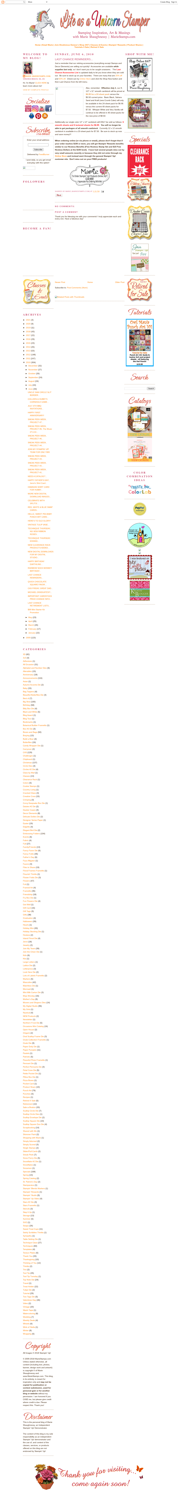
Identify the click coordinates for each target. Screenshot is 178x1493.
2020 (28, 324)
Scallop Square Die (31, 1121)
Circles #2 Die (29, 769)
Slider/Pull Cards (30, 1151)
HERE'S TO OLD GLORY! (39, 521)
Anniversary (28, 674)
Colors (26, 783)
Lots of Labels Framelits (33, 975)
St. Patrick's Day (30, 1182)
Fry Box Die (28, 898)
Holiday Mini (28, 928)
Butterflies (27, 742)
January (32, 633)
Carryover (27, 749)
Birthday (26, 705)
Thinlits (26, 1266)
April (30, 621)
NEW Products (29, 1016)
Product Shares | (135, 45)
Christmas (27, 762)
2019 (28, 328)
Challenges (28, 756)
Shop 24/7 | (85, 45)
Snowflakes (28, 1165)
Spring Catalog (29, 1178)
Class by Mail (29, 773)
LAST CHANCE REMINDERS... (74, 59)
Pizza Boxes (28, 1080)
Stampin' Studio (30, 1195)
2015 (28, 343)
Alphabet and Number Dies (35, 668)
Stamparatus (28, 1185)
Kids (25, 955)
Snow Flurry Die (30, 1158)
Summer (26, 1219)
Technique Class (30, 1243)
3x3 (24, 658)
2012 (28, 354)
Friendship (27, 894)
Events (26, 837)
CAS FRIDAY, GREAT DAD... (40, 588)
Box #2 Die (28, 729)
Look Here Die (29, 972)
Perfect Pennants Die (32, 1067)
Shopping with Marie (32, 1138)
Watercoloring (29, 1313)
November (33, 369)
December (33, 366)
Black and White (30, 712)
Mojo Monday (29, 996)
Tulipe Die (27, 1290)
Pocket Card (28, 1084)
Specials (26, 1172)
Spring (26, 1175)
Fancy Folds (28, 854)
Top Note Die (28, 1280)
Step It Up (27, 1212)
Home (90, 282)
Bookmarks (28, 722)
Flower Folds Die (30, 877)
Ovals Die (27, 1043)
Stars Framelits (29, 1205)
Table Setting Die (30, 1239)
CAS (25, 752)
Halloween (27, 921)
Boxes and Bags (30, 732)
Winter (26, 1330)
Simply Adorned (30, 1141)
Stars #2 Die (28, 1202)
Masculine (27, 982)
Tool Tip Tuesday (30, 1276)
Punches (27, 1094)
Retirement (28, 1104)
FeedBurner (44, 154)
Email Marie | (48, 45)
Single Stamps (29, 1148)
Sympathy (27, 1236)
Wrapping (27, 1334)
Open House (28, 1029)
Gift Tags (27, 911)
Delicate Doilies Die (31, 816)
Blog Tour (27, 719)
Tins (25, 1269)
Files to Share (29, 867)
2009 (28, 638)
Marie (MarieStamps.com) (38, 76)
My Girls (26, 1009)
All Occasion (28, 664)
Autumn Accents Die (32, 685)
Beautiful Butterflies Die (33, 695)
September (33, 377)
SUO (25, 1222)
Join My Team (29, 948)
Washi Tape (28, 1310)
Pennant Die (28, 1063)
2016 (28, 339)
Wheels (26, 1324)
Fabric (26, 840)
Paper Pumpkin (29, 1050)
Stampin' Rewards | (118, 45)
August (31, 381)
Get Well (26, 904)
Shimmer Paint (29, 1134)
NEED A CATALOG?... (37, 476)
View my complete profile (36, 90)
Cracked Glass (29, 793)
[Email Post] (102, 191)
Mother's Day (29, 999)
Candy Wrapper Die (31, 745)
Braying (26, 735)
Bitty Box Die (28, 708)
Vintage (26, 1307)
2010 (28, 362)
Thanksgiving (29, 1259)
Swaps (26, 1226)
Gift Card (27, 908)
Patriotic (26, 1057)
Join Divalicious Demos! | (67, 45)
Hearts (26, 925)
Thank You (27, 1256)
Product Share (29, 1087)
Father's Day (28, 857)
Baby (25, 688)
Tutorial (26, 1293)
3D (24, 654)
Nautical (26, 1013)
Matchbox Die (29, 986)
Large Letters (29, 962)
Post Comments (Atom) (77, 288)
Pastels (26, 1053)
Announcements (30, 678)
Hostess (26, 935)
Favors (26, 864)
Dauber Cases (29, 810)
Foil (24, 884)
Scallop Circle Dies (31, 1114)
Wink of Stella (29, 1327)
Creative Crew (29, 796)
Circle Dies (27, 766)
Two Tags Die (29, 1297)
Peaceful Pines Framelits (34, 1060)
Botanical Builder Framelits (34, 725)
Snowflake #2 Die (30, 1161)
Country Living (29, 790)
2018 (28, 331)
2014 (28, 347)
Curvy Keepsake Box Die (34, 803)
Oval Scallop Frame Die (33, 1036)
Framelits (27, 891)
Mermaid (27, 989)
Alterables (27, 671)
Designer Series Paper (33, 820)
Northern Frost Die (31, 1023)
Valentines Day (29, 1300)
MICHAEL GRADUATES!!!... (40, 592)
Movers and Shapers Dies (34, 1002)
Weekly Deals (29, 1320)
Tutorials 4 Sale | (82, 47)
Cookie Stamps (29, 786)
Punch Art (27, 1090)
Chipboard (27, 759)
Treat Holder (28, 1286)
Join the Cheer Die (31, 952)
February (32, 629)
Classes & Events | (100, 45)
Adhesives (27, 661)
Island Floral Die (30, 938)
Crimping (27, 800)
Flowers (26, 881)
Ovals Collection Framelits (34, 1040)
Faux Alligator (29, 861)
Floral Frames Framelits (33, 871)
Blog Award (28, 715)
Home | (38, 45)
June (30, 389)
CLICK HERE (41, 83)
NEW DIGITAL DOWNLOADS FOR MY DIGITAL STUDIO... (40, 555)
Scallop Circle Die (30, 1111)
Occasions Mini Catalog (33, 1026)
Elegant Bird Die (30, 830)
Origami (26, 1033)
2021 (28, 320)
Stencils (26, 1209)
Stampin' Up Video (31, 1198)
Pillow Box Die (29, 1077)
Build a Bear (28, 739)
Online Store (85, 79)
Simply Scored (29, 1144)
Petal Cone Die (29, 1070)
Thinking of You (30, 1263)
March (31, 625)
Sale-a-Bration (29, 1107)
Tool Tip (26, 1273)
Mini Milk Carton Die (32, 992)
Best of (26, 698)
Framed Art (28, 887)
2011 (28, 358)
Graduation (28, 918)
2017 (28, 335)
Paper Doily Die (30, 1046)
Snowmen (27, 1168)
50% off (62, 79)
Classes (26, 776)
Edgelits (26, 827)
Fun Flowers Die (30, 901)
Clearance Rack (30, 779)
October (32, 373)
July (30, 385)
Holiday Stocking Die (32, 931)
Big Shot (26, 702)
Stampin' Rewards (31, 1192)
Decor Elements (30, 813)
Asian (25, 681)
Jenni (25, 942)
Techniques (28, 1246)
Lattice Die (27, 965)
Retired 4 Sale (97, 47)
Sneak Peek (28, 1155)
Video (25, 1303)
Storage (26, 1215)
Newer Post (60, 282)
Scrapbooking (29, 1127)
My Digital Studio (30, 1006)
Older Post (119, 282)
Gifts (25, 915)
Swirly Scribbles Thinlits (33, 1232)
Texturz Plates (29, 1253)
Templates (27, 1249)
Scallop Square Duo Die (33, 1124)
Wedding (27, 1317)
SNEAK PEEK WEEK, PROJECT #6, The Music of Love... (40, 429)
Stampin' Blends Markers (34, 1188)
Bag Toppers (28, 691)
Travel (25, 1283)
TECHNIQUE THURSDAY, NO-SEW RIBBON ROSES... (39, 531)
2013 (28, 351)
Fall (24, 844)
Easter (26, 823)
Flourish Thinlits (30, 874)
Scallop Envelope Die (32, 1117)
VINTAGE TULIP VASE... (38, 525)
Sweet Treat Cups (31, 1229)
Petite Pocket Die (30, 1073)
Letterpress (28, 969)
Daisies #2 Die (29, 806)
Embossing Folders (31, 833)
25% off (118, 75)
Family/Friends (29, 847)
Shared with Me (30, 1131)
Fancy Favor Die (30, 850)
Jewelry (26, 945)
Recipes (26, 1097)
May (30, 617)
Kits (24, 958)
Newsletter (27, 1019)
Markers (26, 979)
